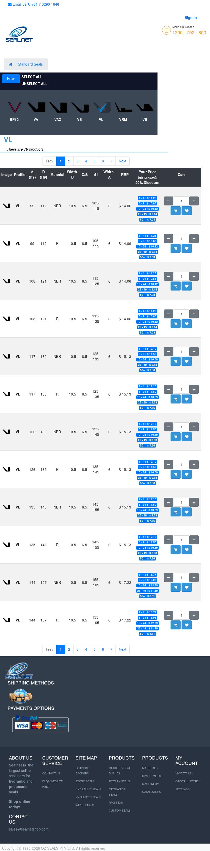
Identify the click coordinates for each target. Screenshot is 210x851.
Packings (116, 802)
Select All (32, 77)
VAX (57, 119)
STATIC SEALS (85, 781)
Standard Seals (31, 64)
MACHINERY (150, 784)
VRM (123, 119)
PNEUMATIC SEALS (88, 797)
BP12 (14, 119)
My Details (183, 773)
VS (144, 119)
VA (36, 119)
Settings (182, 789)
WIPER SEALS (85, 805)
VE (79, 119)
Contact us (51, 773)
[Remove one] (168, 200)
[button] (187, 210)
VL (101, 119)
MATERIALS (150, 768)
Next (122, 160)
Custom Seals (120, 810)
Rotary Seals (119, 781)
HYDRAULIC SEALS (88, 789)
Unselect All (34, 84)
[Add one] (194, 200)
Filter (11, 79)
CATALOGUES (151, 792)
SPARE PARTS (151, 776)
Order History (187, 781)
